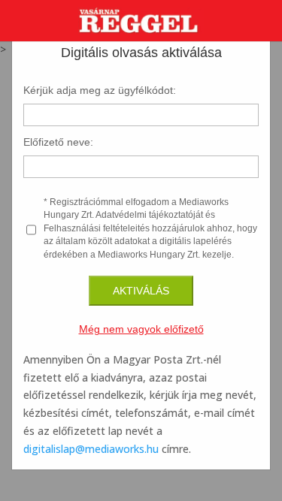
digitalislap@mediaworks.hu (91, 449)
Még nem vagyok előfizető (141, 329)
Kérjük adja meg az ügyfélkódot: (99, 90)
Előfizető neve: (58, 142)
